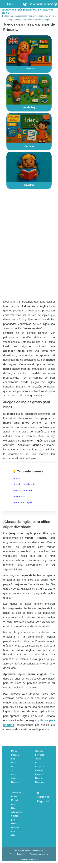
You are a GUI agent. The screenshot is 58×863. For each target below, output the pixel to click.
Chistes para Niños (14, 820)
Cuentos (39, 751)
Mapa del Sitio (13, 767)
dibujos (16, 478)
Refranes (39, 770)
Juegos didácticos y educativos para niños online (32, 16)
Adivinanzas (16, 812)
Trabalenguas (17, 792)
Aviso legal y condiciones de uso (29, 850)
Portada (5, 16)
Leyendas (39, 755)
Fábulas (14, 796)
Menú (10, 4)
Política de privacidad (38, 854)
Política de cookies (18, 854)
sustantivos (18, 496)
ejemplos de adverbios (24, 484)
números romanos (22, 490)
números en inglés (22, 502)
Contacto (15, 774)
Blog (13, 759)
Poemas (39, 774)
